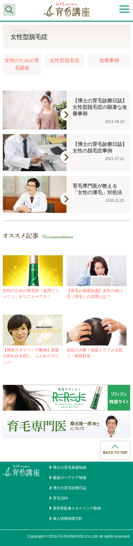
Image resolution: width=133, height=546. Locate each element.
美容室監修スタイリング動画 (77, 508)
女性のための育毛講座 (22, 64)
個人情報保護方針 (68, 518)
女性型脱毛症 (64, 60)
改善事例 (109, 60)
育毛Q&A (60, 498)
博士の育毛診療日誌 (69, 488)
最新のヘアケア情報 (69, 478)
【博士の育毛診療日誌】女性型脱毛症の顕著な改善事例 (100, 107)
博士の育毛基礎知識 (69, 467)
